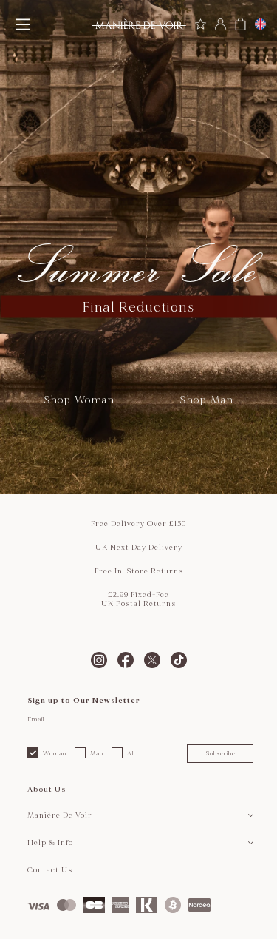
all (131, 753)
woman (54, 753)
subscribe (220, 753)
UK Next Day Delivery (138, 547)
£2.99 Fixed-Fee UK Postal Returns (138, 599)
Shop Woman (79, 400)
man (96, 753)
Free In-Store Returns (139, 571)
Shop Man (206, 400)
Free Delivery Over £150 (138, 523)
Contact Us (49, 870)
